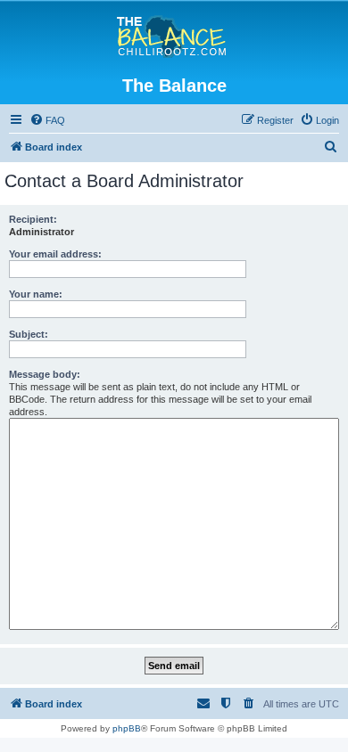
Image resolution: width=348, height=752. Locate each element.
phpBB (126, 728)
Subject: (28, 334)
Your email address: (55, 254)
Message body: (44, 374)
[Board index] (174, 37)
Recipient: (33, 219)
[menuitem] (47, 120)
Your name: (35, 294)
